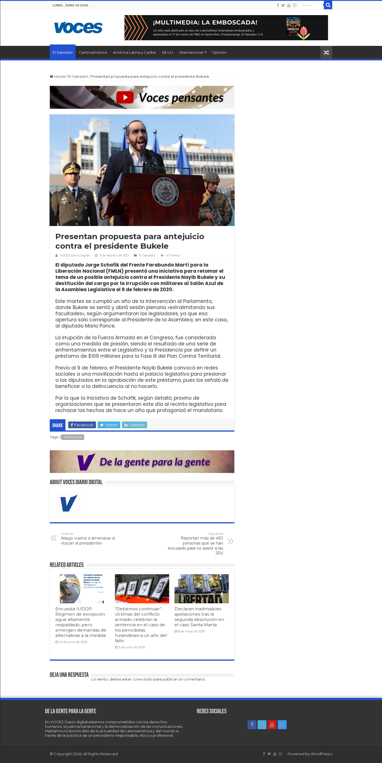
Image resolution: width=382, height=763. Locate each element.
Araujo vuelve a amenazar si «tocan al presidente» (88, 539)
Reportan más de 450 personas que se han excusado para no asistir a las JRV (195, 544)
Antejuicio (73, 437)
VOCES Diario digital (75, 255)
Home (59, 76)
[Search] (328, 5)
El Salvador (63, 52)
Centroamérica (93, 52)
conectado (142, 679)
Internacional (191, 52)
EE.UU (167, 52)
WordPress (321, 754)
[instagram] (294, 5)
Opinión (219, 52)
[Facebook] (278, 5)
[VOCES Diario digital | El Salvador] (78, 26)
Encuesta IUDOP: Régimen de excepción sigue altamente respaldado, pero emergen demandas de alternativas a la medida (80, 622)
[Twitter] (283, 5)
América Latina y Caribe (134, 52)
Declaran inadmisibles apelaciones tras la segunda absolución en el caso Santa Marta (199, 616)
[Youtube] (289, 5)
